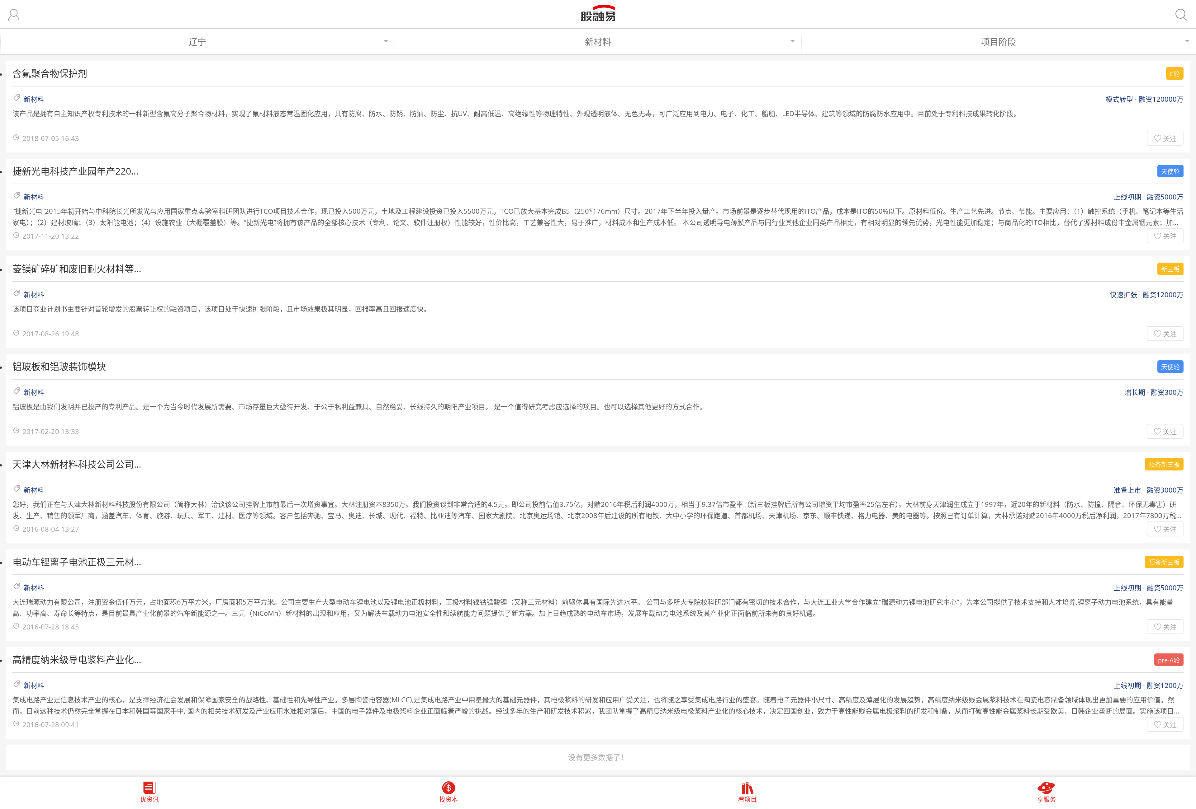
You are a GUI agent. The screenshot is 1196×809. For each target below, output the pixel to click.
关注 (1170, 138)
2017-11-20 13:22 (50, 236)
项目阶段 (998, 42)
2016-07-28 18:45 (50, 626)
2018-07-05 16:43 (50, 138)
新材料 (598, 42)
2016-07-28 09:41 (50, 724)
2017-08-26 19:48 (50, 333)
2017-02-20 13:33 (50, 431)
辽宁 (197, 42)
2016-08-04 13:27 (50, 529)
